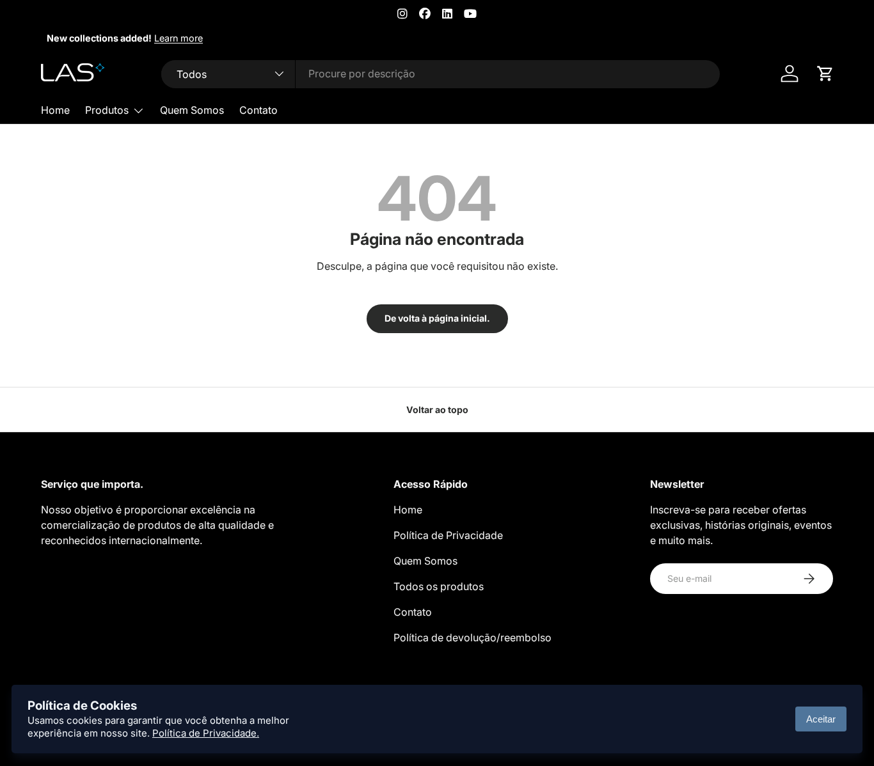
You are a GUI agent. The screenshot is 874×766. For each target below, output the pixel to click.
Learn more (172, 38)
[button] (825, 73)
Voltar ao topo (437, 409)
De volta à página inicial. (437, 318)
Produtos (107, 110)
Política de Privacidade (448, 535)
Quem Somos (192, 110)
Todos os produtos (438, 586)
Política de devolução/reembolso (472, 637)
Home (55, 110)
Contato (258, 110)
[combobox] (440, 73)
